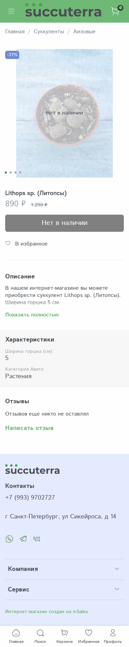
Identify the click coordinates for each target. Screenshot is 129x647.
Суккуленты (49, 32)
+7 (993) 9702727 (30, 497)
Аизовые (84, 32)
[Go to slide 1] (5, 172)
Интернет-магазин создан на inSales (46, 611)
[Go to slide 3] (15, 172)
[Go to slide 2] (10, 172)
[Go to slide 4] (20, 172)
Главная (14, 32)
